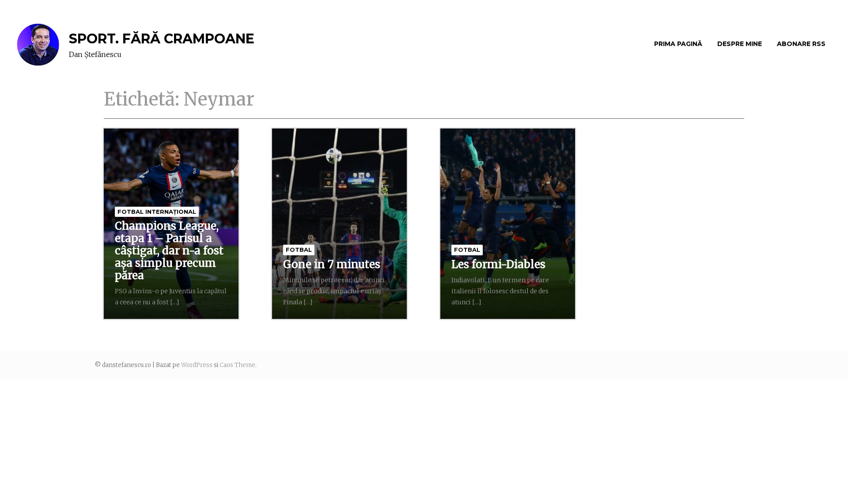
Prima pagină (678, 44)
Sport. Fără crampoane (161, 38)
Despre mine (739, 44)
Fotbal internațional (156, 211)
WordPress (196, 365)
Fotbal (299, 249)
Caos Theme (237, 365)
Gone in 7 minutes (331, 264)
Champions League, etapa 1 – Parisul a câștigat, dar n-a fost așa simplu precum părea (169, 250)
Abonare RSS (801, 44)
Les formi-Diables (498, 264)
